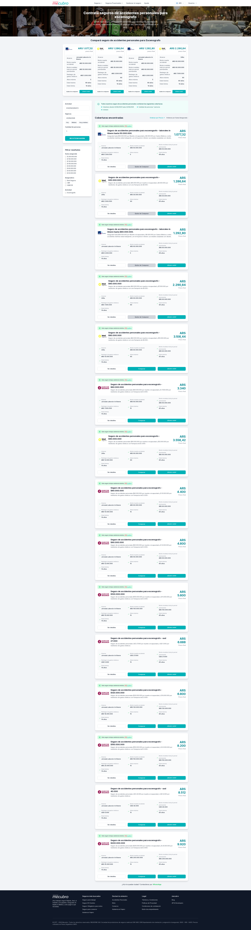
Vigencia (68, 114)
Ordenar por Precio (157, 118)
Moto (113, 903)
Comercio (115, 906)
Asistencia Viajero (88, 912)
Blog (173, 900)
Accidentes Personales (119, 900)
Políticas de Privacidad (149, 903)
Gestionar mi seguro (133, 3)
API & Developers (177, 903)
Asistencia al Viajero (118, 909)
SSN (141, 922)
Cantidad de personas (73, 127)
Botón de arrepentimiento (150, 909)
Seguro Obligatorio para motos (92, 906)
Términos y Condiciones (150, 900)
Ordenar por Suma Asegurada (177, 118)
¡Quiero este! (86, 91)
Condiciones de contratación (151, 906)
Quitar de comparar (72, 91)
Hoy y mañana (83, 122)
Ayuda (146, 3)
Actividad (68, 104)
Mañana (74, 122)
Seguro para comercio (89, 909)
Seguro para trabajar (89, 900)
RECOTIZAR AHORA (77, 138)
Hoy (67, 122)
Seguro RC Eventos (88, 903)
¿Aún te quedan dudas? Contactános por (141, 884)
